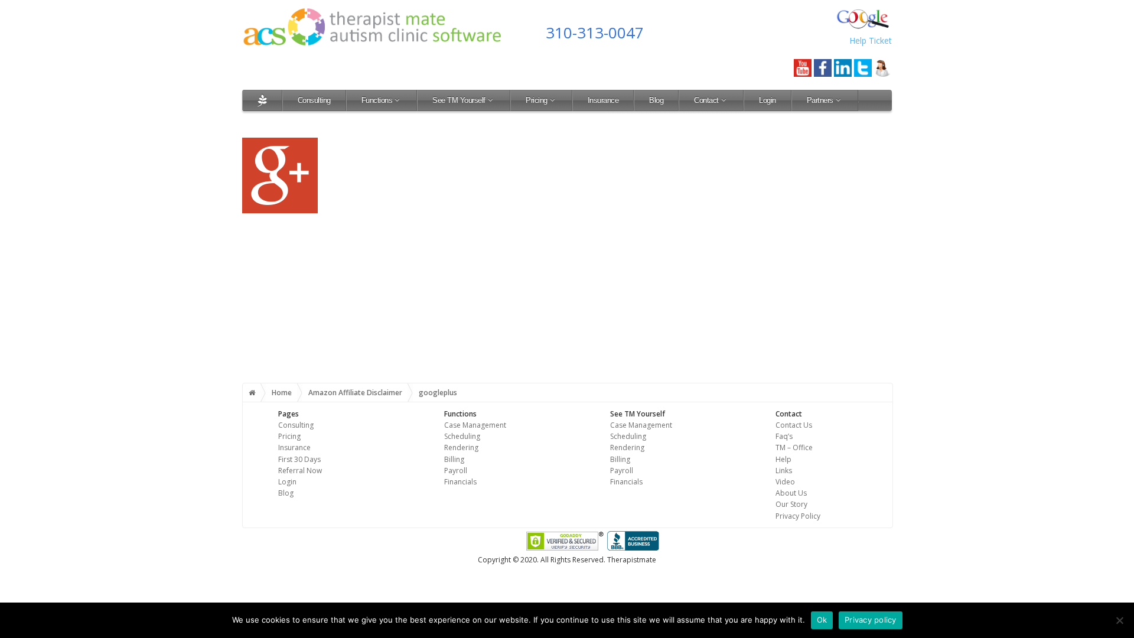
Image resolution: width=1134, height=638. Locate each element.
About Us (791, 493)
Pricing (537, 100)
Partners (820, 100)
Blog (656, 100)
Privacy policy (871, 619)
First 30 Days (299, 459)
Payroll (455, 471)
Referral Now (300, 471)
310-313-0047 (595, 32)
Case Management (475, 425)
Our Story (791, 504)
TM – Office (794, 447)
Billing (454, 459)
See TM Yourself (458, 100)
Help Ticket (870, 40)
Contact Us (793, 425)
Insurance (603, 100)
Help (783, 459)
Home (282, 393)
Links (783, 471)
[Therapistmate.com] (262, 100)
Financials (460, 482)
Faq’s (784, 436)
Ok (822, 619)
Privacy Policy (797, 516)
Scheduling (462, 436)
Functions (377, 100)
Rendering (461, 447)
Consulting (314, 100)
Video (785, 482)
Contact (706, 100)
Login (767, 100)
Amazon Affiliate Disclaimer (355, 393)
